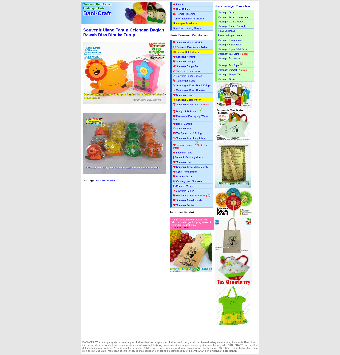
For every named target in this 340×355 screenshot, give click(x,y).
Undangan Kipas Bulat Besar (233, 49)
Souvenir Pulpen (185, 190)
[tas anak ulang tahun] (233, 324)
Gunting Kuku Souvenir (189, 181)
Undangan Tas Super (228, 65)
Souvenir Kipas (184, 95)
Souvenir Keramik (186, 56)
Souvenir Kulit (184, 162)
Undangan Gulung (227, 12)
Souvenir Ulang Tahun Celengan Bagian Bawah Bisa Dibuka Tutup (123, 32)
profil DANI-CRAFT (231, 345)
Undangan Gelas (226, 79)
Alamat (180, 4)
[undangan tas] (233, 107)
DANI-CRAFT (224, 348)
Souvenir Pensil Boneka (189, 75)
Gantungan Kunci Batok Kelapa (193, 85)
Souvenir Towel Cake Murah (192, 166)
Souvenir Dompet (186, 61)
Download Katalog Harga (187, 28)
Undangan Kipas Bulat (229, 44)
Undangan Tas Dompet (229, 54)
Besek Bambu (184, 123)
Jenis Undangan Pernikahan (232, 6)
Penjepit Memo (184, 186)
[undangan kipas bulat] (233, 217)
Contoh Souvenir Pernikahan (189, 18)
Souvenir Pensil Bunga (188, 71)
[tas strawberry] (233, 284)
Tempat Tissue (184, 145)
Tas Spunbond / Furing (189, 133)
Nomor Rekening (186, 13)
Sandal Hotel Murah (188, 52)
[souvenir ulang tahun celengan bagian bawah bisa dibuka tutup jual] (124, 173)
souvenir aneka (105, 180)
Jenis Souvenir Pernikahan (189, 35)
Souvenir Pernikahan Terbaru (193, 47)
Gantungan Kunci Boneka (190, 90)
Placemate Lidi (184, 195)
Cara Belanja (183, 9)
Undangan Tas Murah (229, 58)
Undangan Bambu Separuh (231, 26)
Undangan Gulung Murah (230, 21)
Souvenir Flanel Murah (189, 200)
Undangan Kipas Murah (230, 40)
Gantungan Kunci (186, 80)
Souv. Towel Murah (186, 171)
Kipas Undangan (226, 31)
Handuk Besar (184, 176)
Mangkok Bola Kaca (187, 111)
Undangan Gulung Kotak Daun (233, 17)
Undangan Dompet (227, 70)
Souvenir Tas (183, 128)
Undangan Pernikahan (185, 23)
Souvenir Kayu (184, 152)
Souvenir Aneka (185, 205)
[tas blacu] (233, 142)
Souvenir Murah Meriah (189, 42)
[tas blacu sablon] (233, 252)
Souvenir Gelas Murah (188, 99)
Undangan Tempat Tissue (231, 74)
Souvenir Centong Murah (189, 157)
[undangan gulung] (233, 186)
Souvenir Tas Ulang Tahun (191, 138)
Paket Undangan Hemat (230, 35)
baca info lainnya (181, 227)
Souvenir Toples (185, 104)
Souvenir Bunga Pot (187, 66)
